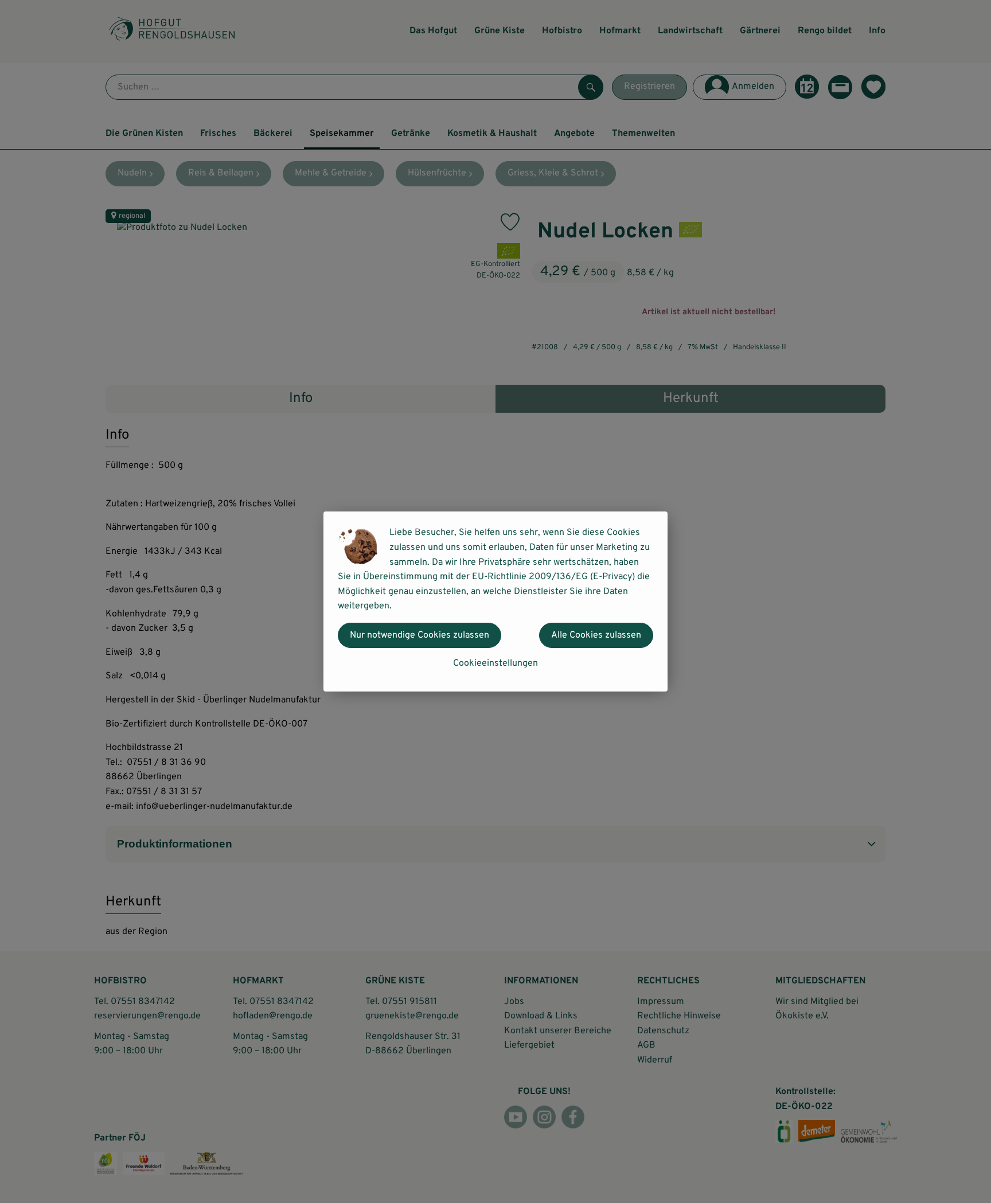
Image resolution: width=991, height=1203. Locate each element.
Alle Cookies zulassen (596, 635)
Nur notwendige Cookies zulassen (419, 635)
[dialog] (495, 601)
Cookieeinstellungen (495, 663)
